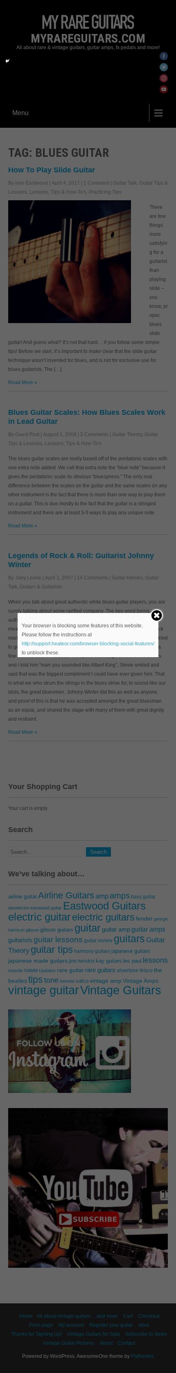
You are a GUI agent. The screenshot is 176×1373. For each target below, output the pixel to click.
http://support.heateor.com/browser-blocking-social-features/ (88, 644)
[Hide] (7, 61)
